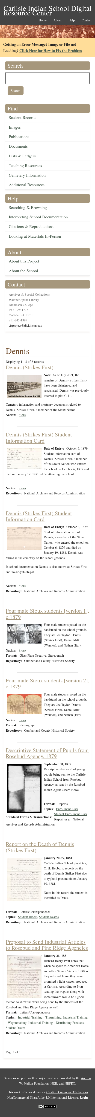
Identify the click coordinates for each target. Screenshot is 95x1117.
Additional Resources (27, 184)
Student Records (22, 117)
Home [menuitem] (43, 20)
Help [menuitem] (71, 20)
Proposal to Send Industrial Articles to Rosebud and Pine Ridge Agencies (47, 944)
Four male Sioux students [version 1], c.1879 (47, 613)
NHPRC (70, 1083)
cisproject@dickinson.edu (25, 325)
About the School (23, 270)
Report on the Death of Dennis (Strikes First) (40, 847)
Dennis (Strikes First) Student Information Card (39, 437)
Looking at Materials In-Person (35, 236)
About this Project (24, 261)
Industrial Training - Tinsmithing (39, 1017)
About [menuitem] (57, 20)
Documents (18, 146)
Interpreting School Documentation (38, 216)
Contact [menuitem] (87, 20)
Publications (19, 136)
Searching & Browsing (28, 207)
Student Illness (27, 917)
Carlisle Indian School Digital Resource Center (47, 8)
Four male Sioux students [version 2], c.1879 (47, 683)
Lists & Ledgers (22, 156)
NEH (53, 1083)
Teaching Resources (25, 165)
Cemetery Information (27, 175)
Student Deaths (49, 917)
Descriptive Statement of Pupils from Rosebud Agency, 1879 (47, 753)
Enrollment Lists (67, 809)
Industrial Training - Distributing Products (56, 1022)
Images (15, 127)
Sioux (22, 415)
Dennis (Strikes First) (29, 367)
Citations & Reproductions (31, 226)
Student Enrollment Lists (70, 814)
